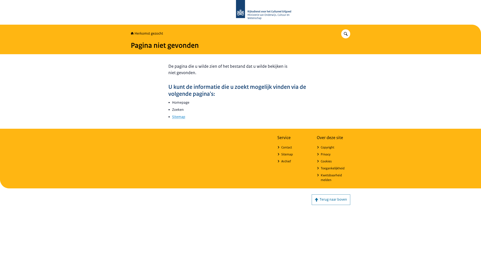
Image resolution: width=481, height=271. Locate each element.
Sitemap (178, 117)
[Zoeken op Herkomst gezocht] (345, 33)
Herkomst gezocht (149, 33)
